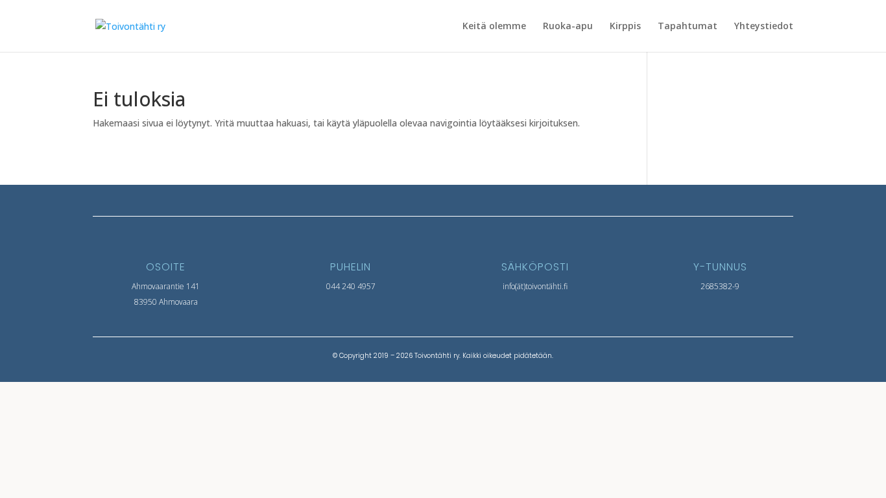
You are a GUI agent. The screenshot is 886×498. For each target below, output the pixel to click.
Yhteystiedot (763, 26)
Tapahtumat (687, 26)
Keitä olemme (494, 26)
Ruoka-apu (568, 26)
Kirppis (625, 26)
